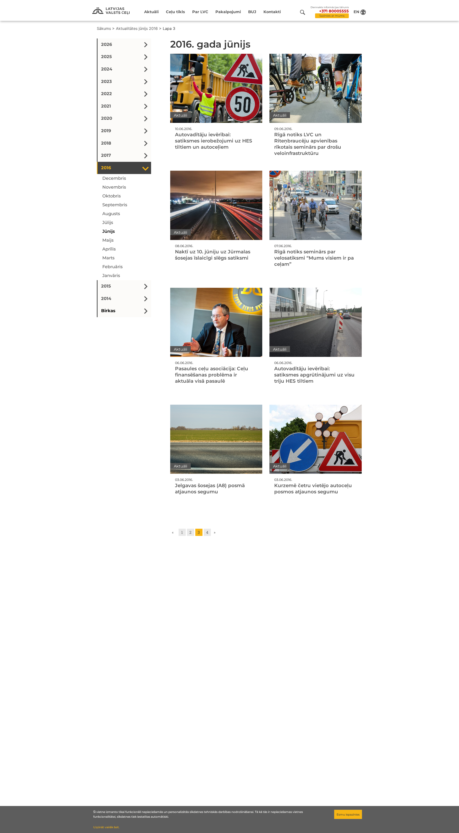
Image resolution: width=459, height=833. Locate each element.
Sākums (104, 28)
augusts (111, 214)
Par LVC (200, 12)
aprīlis (109, 249)
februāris (112, 267)
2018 (106, 143)
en (356, 12)
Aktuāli (151, 12)
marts (108, 258)
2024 (106, 69)
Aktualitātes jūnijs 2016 (137, 28)
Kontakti (272, 12)
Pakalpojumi (228, 12)
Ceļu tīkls (175, 12)
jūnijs (108, 231)
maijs (108, 240)
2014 (106, 298)
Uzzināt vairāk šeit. (106, 827)
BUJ (252, 12)
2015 (106, 286)
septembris (114, 205)
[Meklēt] (302, 12)
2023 (106, 81)
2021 (106, 106)
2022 (106, 94)
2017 (106, 155)
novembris (114, 187)
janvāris (111, 275)
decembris (114, 178)
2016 (106, 167)
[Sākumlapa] (111, 11)
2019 (106, 130)
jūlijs (107, 222)
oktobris (111, 196)
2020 (106, 118)
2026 (106, 44)
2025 (106, 57)
